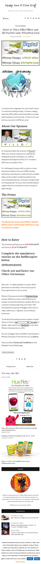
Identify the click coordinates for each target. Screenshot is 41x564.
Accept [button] (30, 558)
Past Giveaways (20, 26)
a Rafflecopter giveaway (11, 265)
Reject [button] (37, 558)
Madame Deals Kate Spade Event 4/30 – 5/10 (18, 436)
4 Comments (27, 36)
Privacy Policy (20, 562)
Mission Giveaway (8, 352)
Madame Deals (32, 296)
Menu (6, 18)
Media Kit (25, 325)
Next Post (30, 366)
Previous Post (11, 366)
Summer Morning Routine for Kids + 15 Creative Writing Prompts (23, 526)
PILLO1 (32, 151)
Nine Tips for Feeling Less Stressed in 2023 (25, 518)
